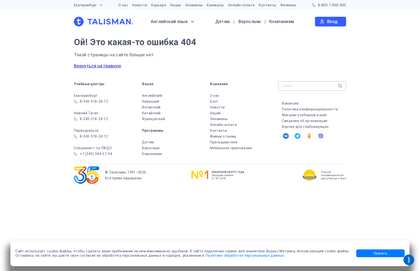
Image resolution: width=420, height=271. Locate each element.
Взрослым (249, 21)
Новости (139, 5)
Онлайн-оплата (241, 5)
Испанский (151, 107)
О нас (123, 5)
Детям (222, 21)
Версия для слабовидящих (305, 127)
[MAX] (321, 136)
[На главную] (103, 21)
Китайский (151, 113)
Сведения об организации (304, 121)
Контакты (267, 5)
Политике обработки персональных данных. (245, 255)
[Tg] (297, 136)
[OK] (309, 136)
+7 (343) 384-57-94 (96, 154)
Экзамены (193, 5)
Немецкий (150, 101)
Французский (153, 119)
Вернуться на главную (97, 65)
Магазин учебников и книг (304, 115)
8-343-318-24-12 (94, 101)
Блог (214, 101)
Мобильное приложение (231, 148)
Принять (380, 253)
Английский (152, 96)
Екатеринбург (85, 5)
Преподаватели (223, 142)
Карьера (158, 5)
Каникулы (215, 5)
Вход (332, 21)
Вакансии (290, 103)
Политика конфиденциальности (310, 109)
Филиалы (288, 5)
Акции (175, 5)
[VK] (286, 136)
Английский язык (169, 21)
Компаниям (281, 21)
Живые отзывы (223, 136)
